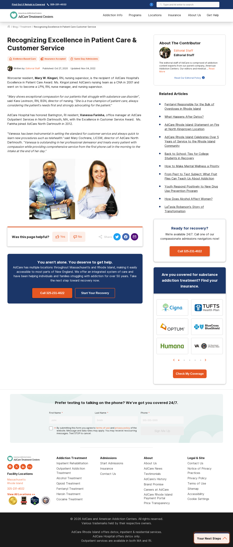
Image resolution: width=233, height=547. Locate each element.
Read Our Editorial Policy (187, 78)
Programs (135, 15)
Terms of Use (196, 483)
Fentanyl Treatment (70, 488)
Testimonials (152, 474)
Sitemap (193, 488)
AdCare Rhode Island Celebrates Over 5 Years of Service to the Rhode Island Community (192, 141)
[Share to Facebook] (125, 236)
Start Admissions (111, 463)
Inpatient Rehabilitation (72, 463)
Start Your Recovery (95, 293)
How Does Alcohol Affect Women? (189, 199)
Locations (155, 15)
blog (15, 26)
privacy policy (122, 428)
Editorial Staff (33, 68)
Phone (144, 412)
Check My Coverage (190, 373)
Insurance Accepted (55, 59)
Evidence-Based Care (24, 59)
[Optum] (172, 327)
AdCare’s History (155, 479)
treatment (25, 26)
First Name (55, 412)
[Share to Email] (134, 236)
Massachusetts (16, 479)
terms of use (103, 428)
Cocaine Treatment (69, 499)
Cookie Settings (198, 499)
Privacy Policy (197, 478)
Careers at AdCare (156, 489)
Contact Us (108, 474)
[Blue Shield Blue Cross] (207, 327)
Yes (62, 236)
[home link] (8, 27)
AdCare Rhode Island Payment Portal (158, 496)
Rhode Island (15, 483)
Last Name (100, 412)
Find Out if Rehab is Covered (28, 4)
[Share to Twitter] (117, 236)
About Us (194, 15)
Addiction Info (113, 15)
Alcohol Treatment (69, 478)
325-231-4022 (58, 4)
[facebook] (10, 466)
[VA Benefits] (207, 346)
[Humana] (172, 346)
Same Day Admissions (86, 59)
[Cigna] (172, 307)
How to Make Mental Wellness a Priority (192, 166)
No (80, 236)
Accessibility (195, 494)
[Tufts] (207, 307)
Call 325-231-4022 (52, 293)
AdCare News (153, 468)
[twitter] (16, 466)
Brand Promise (153, 484)
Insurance (174, 15)
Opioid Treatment (68, 483)
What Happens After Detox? (184, 116)
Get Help (213, 15)
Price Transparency (157, 503)
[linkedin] (23, 466)
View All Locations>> (21, 494)
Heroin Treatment (68, 494)
